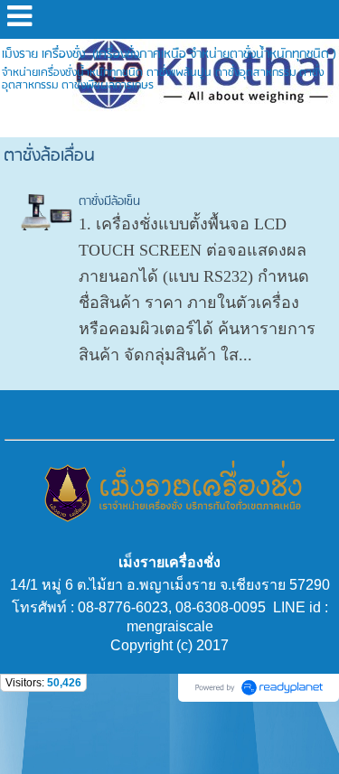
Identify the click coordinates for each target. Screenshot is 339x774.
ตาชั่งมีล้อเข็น (109, 201)
